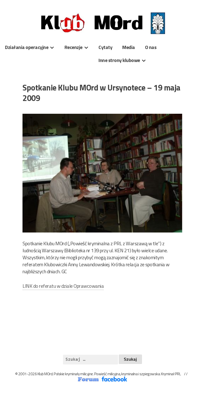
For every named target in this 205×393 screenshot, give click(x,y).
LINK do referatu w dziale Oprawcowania (63, 286)
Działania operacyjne (26, 47)
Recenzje (73, 47)
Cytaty (105, 47)
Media (128, 47)
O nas (150, 47)
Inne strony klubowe (119, 60)
